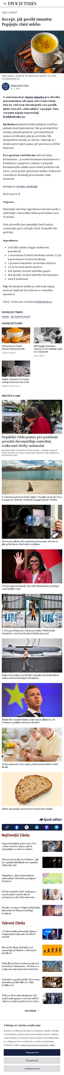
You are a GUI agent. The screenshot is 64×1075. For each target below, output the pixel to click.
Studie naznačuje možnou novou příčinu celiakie (27, 808)
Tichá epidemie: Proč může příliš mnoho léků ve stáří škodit (30, 765)
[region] (32, 1047)
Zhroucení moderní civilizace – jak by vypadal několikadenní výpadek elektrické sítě (20, 862)
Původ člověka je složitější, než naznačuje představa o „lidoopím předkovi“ (19, 950)
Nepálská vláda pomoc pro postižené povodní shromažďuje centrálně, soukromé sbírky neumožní (30, 441)
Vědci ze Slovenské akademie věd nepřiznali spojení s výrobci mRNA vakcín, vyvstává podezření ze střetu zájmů (21, 998)
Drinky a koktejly (27, 186)
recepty (5, 316)
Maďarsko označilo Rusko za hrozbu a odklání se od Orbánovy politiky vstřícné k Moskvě (28, 721)
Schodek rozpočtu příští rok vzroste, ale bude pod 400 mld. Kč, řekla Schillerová (21, 982)
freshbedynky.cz (14, 116)
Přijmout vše (32, 1052)
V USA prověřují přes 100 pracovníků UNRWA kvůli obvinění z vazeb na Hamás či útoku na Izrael (28, 632)
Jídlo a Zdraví (9, 12)
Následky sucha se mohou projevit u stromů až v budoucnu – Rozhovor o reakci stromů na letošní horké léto (20, 966)
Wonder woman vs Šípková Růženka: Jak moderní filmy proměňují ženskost (21, 910)
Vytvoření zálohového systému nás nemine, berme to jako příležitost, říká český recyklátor (30, 543)
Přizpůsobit (32, 1060)
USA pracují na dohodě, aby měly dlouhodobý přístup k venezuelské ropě (30, 587)
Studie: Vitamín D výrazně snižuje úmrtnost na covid (15, 380)
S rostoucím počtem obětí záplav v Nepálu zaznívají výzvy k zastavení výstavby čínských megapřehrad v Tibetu (32, 498)
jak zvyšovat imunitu (20, 316)
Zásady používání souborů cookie (37, 1045)
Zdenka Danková (8, 353)
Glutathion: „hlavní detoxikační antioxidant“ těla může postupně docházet (19, 878)
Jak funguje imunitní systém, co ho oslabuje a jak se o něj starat (48, 349)
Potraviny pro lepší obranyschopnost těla (13, 347)
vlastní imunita (35, 97)
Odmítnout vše (32, 1068)
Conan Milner (39, 355)
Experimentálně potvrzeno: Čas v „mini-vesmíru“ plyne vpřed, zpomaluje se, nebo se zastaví (19, 846)
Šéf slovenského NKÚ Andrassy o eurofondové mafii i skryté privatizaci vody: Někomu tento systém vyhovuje (19, 894)
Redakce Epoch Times (20, 85)
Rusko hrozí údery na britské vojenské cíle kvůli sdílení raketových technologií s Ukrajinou (30, 676)
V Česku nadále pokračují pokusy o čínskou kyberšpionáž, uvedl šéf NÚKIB (19, 934)
